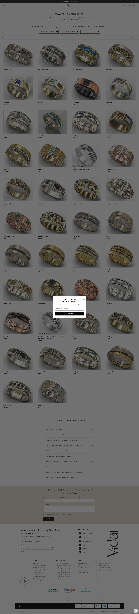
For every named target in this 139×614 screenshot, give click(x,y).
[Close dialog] (84, 298)
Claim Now (69, 313)
